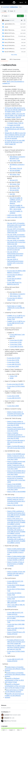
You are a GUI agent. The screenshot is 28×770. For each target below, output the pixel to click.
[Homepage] (14, 2)
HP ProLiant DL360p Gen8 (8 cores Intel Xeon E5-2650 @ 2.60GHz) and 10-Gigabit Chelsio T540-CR (15, 109)
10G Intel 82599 (14, 190)
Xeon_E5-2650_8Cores (9, 51)
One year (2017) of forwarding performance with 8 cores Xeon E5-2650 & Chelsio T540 (16, 225)
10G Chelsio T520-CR (16, 168)
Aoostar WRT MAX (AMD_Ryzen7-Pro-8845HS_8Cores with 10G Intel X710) (15, 129)
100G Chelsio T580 (15, 296)
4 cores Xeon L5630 (13, 366)
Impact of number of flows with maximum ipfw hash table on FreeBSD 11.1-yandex (16, 573)
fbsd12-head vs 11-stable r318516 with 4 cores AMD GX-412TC (16, 307)
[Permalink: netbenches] (1, 65)
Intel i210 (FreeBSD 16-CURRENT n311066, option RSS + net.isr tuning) (17, 207)
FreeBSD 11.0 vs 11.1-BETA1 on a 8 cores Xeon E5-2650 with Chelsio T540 (16, 317)
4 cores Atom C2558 (16, 344)
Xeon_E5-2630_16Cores (10, 45)
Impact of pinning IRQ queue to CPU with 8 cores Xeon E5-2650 (16, 442)
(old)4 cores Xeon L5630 (14, 215)
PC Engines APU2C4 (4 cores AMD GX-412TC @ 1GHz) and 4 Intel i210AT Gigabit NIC (15, 142)
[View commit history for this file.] (24, 20)
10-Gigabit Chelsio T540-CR (15, 123)
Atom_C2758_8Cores (9, 42)
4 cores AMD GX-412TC (16, 346)
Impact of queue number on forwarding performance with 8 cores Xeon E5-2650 (16, 423)
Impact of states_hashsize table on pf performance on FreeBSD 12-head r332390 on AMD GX (16, 558)
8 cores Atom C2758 (15, 342)
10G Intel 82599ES (15, 170)
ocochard (6, 7)
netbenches (14, 7)
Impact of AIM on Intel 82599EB (16, 491)
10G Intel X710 (14, 180)
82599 (11, 378)
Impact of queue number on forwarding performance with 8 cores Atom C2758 (16, 429)
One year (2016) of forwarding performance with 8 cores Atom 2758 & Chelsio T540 (16, 236)
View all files (14, 54)
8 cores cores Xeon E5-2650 (15, 384)
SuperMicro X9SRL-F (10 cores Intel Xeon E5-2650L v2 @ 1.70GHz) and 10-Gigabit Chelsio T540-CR (15, 115)
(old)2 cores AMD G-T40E (14, 217)
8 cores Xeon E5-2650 (16, 340)
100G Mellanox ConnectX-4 (17, 294)
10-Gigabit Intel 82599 (13, 125)
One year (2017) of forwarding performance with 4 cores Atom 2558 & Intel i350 (16, 230)
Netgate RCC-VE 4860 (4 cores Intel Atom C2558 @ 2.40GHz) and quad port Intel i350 (16, 647)
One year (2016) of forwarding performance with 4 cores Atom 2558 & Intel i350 (16, 242)
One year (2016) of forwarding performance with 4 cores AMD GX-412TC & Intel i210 (16, 247)
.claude (6, 27)
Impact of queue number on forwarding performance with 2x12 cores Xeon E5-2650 (15, 413)
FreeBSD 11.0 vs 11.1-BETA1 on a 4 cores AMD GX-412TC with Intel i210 (16, 323)
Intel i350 (12, 194)
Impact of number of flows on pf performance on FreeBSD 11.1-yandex (15, 563)
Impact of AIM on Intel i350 (15, 505)
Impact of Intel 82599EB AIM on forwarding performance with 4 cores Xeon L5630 (16, 472)
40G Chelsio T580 (15, 160)
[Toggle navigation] (2, 2)
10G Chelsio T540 (15, 174)
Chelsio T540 (13, 376)
